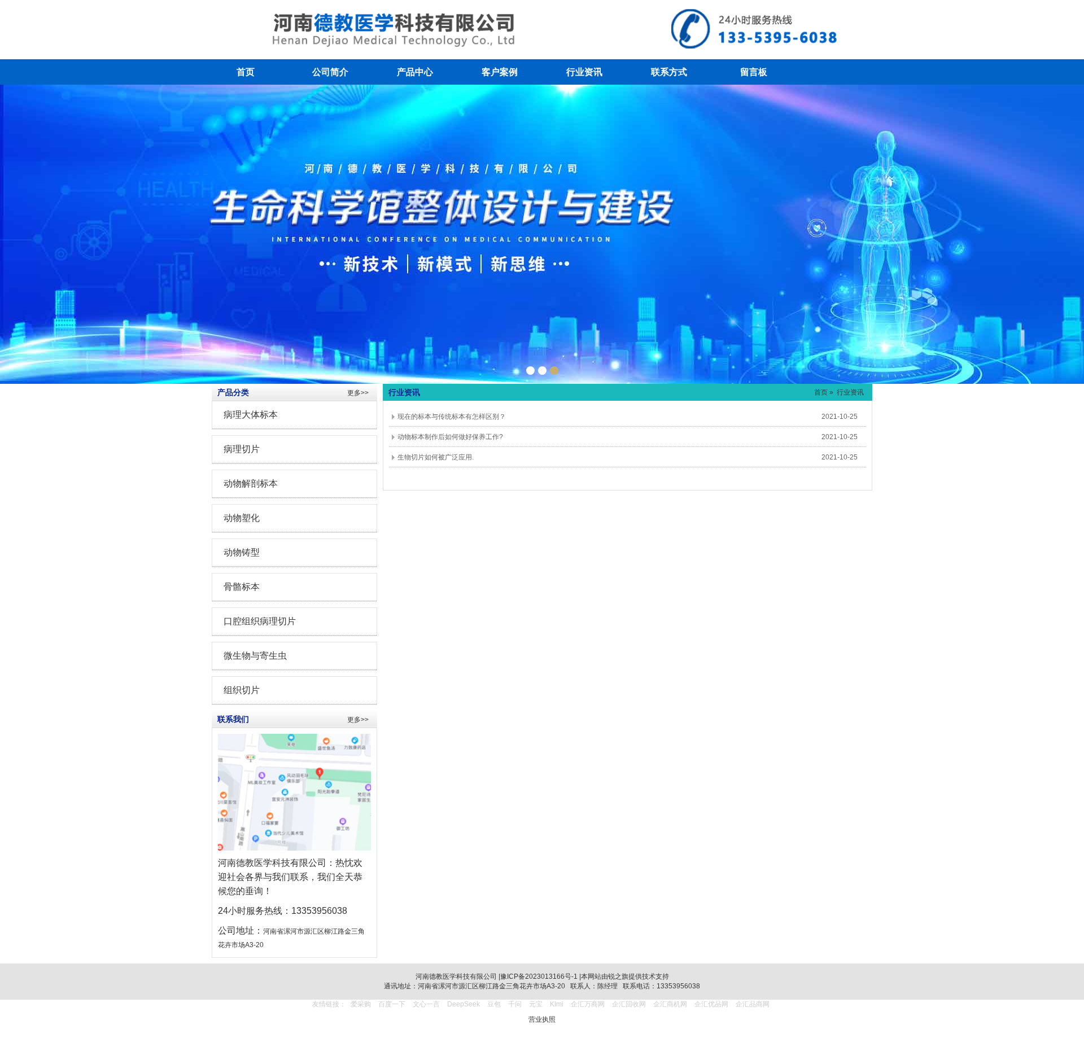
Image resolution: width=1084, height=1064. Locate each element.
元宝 (536, 1004)
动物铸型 (242, 552)
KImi (556, 1004)
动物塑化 (242, 518)
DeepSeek (464, 1004)
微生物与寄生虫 (255, 655)
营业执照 (542, 1019)
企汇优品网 (711, 1004)
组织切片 (242, 690)
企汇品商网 (753, 1004)
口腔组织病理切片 (260, 621)
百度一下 (391, 1004)
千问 (515, 1004)
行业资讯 (584, 72)
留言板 (753, 72)
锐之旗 (618, 976)
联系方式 (669, 72)
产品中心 (415, 72)
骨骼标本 (242, 587)
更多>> (358, 393)
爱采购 (361, 1004)
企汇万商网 (588, 1004)
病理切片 (242, 449)
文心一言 (426, 1004)
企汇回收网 (629, 1004)
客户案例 (500, 72)
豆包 (494, 1004)
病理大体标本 (251, 414)
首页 (246, 72)
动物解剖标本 (251, 483)
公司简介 (330, 72)
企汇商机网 (670, 1004)
